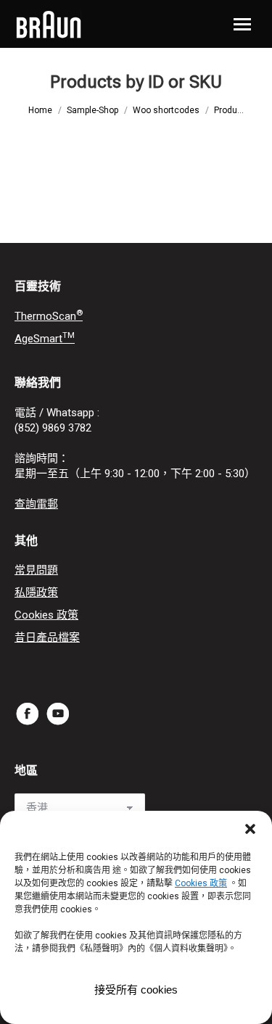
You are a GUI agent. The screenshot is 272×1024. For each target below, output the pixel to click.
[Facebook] (28, 714)
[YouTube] (58, 714)
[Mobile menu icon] (242, 24)
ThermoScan (49, 316)
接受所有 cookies (136, 989)
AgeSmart (45, 338)
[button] (250, 829)
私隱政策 (36, 592)
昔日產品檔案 (47, 637)
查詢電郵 (36, 504)
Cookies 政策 (46, 615)
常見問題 (36, 570)
